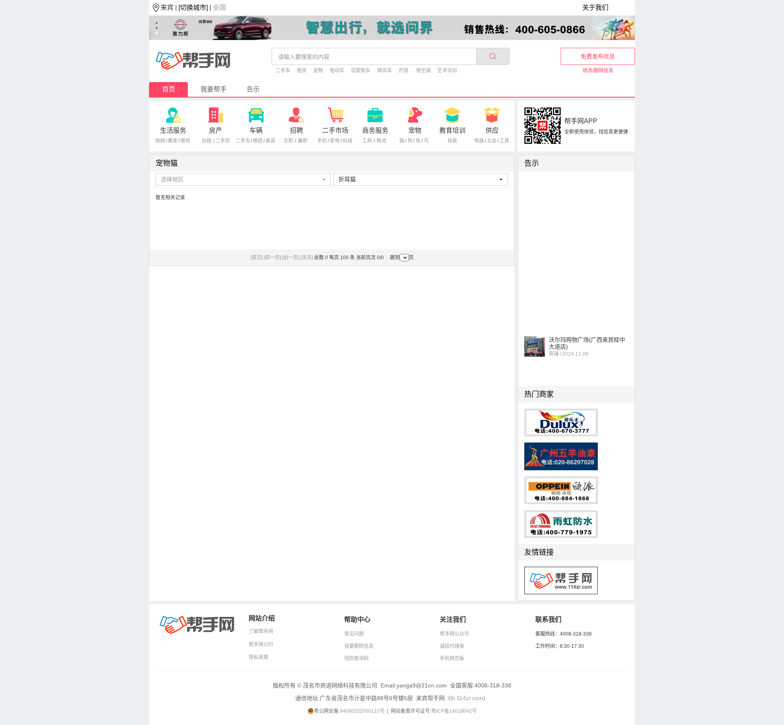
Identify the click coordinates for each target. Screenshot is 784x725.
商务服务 (375, 130)
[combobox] (243, 179)
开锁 (403, 70)
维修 (185, 141)
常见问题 (354, 634)
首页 (168, 89)
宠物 (318, 70)
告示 (253, 89)
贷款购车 (360, 70)
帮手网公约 (261, 644)
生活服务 (173, 130)
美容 (270, 141)
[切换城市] (193, 7)
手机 (322, 141)
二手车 (283, 70)
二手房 (222, 141)
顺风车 (384, 70)
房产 (215, 130)
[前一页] (272, 257)
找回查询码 (356, 658)
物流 (381, 141)
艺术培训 (447, 70)
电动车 (337, 70)
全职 (288, 141)
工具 (504, 141)
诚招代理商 (452, 646)
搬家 (173, 141)
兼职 (302, 141)
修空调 (423, 70)
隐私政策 (258, 657)
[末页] (307, 257)
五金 (492, 141)
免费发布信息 (598, 56)
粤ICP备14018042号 (454, 711)
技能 (452, 141)
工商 (367, 141)
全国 (219, 7)
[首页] (256, 257)
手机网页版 (452, 658)
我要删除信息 (359, 646)
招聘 (296, 130)
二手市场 (335, 130)
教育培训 (452, 130)
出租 (207, 141)
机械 (347, 141)
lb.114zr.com (466, 698)
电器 (479, 141)
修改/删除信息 (598, 70)
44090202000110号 (362, 711)
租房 (302, 70)
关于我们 (595, 7)
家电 (335, 141)
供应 (492, 130)
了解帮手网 (261, 631)
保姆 (160, 141)
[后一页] (290, 257)
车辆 (256, 130)
